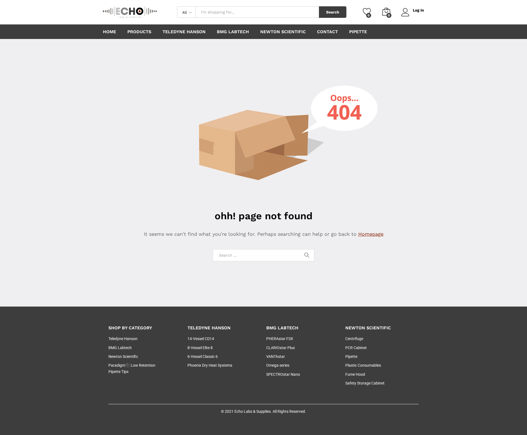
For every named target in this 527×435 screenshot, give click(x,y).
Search (332, 12)
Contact (327, 32)
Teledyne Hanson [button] (184, 32)
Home (109, 32)
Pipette (358, 32)
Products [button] (139, 32)
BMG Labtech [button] (233, 32)
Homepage (370, 234)
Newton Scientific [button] (283, 32)
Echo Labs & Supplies (252, 411)
